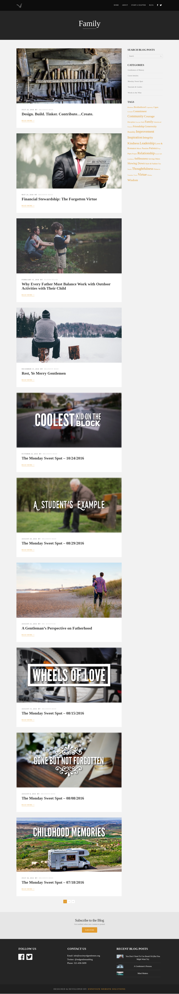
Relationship (146, 153)
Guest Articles (133, 76)
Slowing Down (136, 163)
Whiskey (149, 175)
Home (116, 5)
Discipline (131, 122)
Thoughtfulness (142, 168)
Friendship (138, 126)
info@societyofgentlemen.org (87, 955)
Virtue (142, 174)
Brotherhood (140, 107)
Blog (151, 5)
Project (134, 154)
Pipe (159, 148)
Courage (149, 116)
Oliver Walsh (51, 280)
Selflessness (141, 158)
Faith (142, 122)
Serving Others (154, 159)
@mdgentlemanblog (84, 959)
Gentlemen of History (136, 70)
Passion (145, 148)
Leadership (147, 143)
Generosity (151, 126)
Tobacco (157, 169)
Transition (130, 175)
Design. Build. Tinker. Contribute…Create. (57, 114)
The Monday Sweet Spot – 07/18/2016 (53, 882)
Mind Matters (143, 973)
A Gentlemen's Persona (143, 966)
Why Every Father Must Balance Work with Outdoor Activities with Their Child (66, 286)
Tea (159, 164)
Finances (129, 127)
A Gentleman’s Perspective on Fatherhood (57, 628)
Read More (28, 120)
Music (139, 148)
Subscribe (89, 930)
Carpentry (149, 107)
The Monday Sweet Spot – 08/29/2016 (53, 543)
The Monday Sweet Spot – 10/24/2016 (53, 458)
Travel (135, 175)
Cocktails (130, 111)
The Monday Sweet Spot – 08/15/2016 (53, 713)
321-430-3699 (80, 963)
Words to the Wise (134, 93)
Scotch (157, 154)
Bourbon (130, 107)
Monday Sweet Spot (135, 81)
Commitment (140, 111)
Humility (131, 132)
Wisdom (132, 180)
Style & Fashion (151, 163)
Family (149, 121)
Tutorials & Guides (135, 87)
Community (135, 116)
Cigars (155, 107)
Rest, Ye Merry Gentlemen (44, 373)
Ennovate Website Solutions (106, 989)
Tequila (129, 169)
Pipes (129, 153)
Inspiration (134, 137)
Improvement (145, 131)
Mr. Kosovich (49, 624)
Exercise (138, 122)
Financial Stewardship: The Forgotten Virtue (59, 199)
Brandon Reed (46, 110)
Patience (153, 148)
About (125, 5)
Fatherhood (157, 122)
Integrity (148, 137)
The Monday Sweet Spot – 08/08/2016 (53, 798)
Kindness (133, 143)
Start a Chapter (138, 5)
